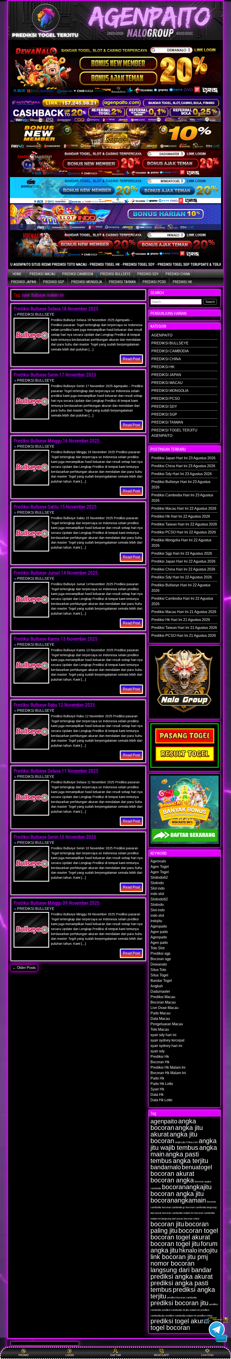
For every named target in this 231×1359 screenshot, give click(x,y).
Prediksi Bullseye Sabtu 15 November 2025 (55, 507)
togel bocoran (170, 1327)
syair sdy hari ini (163, 1035)
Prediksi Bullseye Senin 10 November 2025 (55, 837)
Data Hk (157, 1094)
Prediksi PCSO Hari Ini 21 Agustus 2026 (183, 635)
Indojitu (156, 921)
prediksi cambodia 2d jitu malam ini (181, 1310)
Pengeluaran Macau (166, 1024)
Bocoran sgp (160, 959)
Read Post (131, 359)
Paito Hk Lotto (161, 1084)
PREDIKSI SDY (148, 274)
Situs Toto (158, 970)
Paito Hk (157, 1078)
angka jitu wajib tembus (183, 1144)
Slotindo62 (159, 877)
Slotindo (157, 883)
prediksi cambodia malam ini (181, 1315)
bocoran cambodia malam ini (177, 1213)
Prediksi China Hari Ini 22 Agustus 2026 (183, 569)
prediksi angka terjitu (182, 1293)
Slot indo (157, 888)
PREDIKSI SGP (53, 282)
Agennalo (158, 861)
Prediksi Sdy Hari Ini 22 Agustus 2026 (181, 577)
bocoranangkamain (178, 1200)
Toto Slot (157, 948)
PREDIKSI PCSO (154, 282)
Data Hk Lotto (161, 1100)
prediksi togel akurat (179, 1321)
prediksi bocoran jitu (179, 1303)
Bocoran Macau (163, 1002)
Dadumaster (160, 991)
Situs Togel (159, 975)
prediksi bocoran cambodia (182, 1297)
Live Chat (207, 1355)
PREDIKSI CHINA (177, 274)
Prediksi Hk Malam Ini (167, 1067)
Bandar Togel (161, 981)
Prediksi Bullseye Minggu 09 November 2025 (56, 903)
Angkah (156, 986)
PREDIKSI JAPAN (23, 282)
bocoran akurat (172, 1173)
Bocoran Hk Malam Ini (168, 1073)
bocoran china (191, 1218)
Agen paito (159, 932)
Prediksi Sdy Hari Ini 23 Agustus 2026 (181, 474)
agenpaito (163, 1121)
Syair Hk (157, 1089)
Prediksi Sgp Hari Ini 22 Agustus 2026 (181, 553)
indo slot (157, 894)
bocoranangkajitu (187, 1187)
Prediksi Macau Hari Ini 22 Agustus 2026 (183, 508)
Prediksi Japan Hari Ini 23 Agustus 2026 (183, 458)
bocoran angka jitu (177, 1193)
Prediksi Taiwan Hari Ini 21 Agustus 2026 (184, 628)
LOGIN (69, 1355)
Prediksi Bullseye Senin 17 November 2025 (55, 375)
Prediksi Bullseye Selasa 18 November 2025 (56, 309)
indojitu (207, 1250)
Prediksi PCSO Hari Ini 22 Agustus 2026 (183, 532)
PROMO (23, 1355)
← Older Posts (24, 968)
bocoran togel (198, 1230)
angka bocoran (173, 1124)
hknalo (188, 1250)
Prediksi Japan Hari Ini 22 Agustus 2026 (183, 561)
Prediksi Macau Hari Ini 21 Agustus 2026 (183, 612)
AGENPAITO (161, 335)
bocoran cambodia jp (173, 1207)
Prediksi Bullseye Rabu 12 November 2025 (54, 705)
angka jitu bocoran (173, 1137)
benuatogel (197, 1167)
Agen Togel (159, 867)
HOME (16, 274)
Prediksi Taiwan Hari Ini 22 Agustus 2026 (184, 524)
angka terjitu (190, 1160)
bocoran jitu (167, 1224)
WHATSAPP (161, 1355)
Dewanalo (158, 964)
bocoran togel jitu (175, 1243)
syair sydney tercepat (167, 1040)
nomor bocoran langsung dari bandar (181, 1267)
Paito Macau (160, 1013)
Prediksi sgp (160, 953)
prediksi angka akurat (181, 1276)
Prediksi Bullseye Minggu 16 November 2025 (56, 441)
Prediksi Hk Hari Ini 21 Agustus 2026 (180, 620)
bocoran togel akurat (180, 1237)
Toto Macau (159, 1029)
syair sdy (157, 1051)
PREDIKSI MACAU (42, 274)
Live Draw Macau (164, 1008)
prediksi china (204, 1315)
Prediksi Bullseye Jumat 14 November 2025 (56, 573)
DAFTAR (115, 1355)
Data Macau (160, 1018)
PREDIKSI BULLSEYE (115, 274)
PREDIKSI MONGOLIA (86, 282)
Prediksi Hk (159, 1056)
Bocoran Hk (159, 1062)
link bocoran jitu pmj (179, 1256)
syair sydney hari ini (166, 1046)
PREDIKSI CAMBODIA (77, 274)
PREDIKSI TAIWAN (122, 282)
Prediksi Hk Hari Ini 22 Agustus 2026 (180, 516)
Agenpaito (158, 926)
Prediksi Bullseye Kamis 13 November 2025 (55, 639)
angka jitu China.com (186, 1142)
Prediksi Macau (162, 997)
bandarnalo (165, 1167)
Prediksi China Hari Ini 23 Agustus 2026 (183, 466)
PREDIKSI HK (182, 282)
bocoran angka (172, 1180)
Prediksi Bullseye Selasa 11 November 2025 (56, 771)
